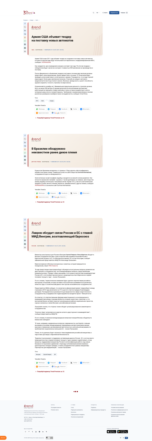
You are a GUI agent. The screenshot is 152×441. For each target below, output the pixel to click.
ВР (55, 354)
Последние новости (56, 407)
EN (120, 437)
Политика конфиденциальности (119, 410)
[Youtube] (36, 431)
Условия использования (117, 407)
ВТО (37, 100)
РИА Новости (53, 266)
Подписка (93, 407)
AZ (123, 437)
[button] (24, 23)
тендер (52, 100)
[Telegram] (39, 431)
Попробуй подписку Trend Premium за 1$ (50, 118)
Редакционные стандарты (78, 414)
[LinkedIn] (42, 431)
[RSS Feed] (46, 431)
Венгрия (38, 354)
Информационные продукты (98, 410)
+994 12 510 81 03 (28, 419)
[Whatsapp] (25, 431)
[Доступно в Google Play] (122, 431)
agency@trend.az (28, 420)
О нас (72, 407)
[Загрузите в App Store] (111, 431)
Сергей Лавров (47, 354)
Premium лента (55, 410)
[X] (32, 431)
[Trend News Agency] (28, 406)
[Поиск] (93, 12)
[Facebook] (29, 431)
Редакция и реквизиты (77, 410)
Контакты (73, 412)
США (42, 100)
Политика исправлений (77, 417)
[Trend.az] (29, 12)
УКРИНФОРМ (46, 62)
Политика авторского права (118, 412)
